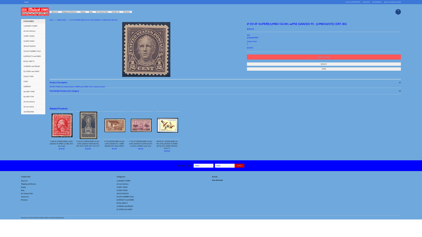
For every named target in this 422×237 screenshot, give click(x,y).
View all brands (217, 180)
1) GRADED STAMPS (30, 26)
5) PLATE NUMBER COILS (32, 51)
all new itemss (29, 107)
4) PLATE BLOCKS (30, 46)
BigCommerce (60, 217)
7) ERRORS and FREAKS (32, 66)
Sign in (386, 2)
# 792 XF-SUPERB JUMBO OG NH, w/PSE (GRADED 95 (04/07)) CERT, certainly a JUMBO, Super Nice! (140, 143)
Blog (90, 12)
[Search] (22, 2)
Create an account (395, 2)
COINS (26, 81)
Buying (83, 12)
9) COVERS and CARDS (31, 71)
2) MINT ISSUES (29, 36)
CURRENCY (27, 86)
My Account (366, 2)
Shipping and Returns (69, 12)
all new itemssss (29, 31)
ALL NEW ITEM (29, 97)
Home (51, 20)
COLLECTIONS (28, 76)
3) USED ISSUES (29, 41)
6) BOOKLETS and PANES (32, 56)
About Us (55, 12)
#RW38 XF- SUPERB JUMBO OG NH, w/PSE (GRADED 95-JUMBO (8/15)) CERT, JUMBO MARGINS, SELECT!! (167, 144)
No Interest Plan (102, 12)
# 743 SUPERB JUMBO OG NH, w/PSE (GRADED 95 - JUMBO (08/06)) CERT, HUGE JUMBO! (114, 143)
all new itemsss (29, 102)
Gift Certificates (376, 2)
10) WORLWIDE (29, 112)
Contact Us (115, 12)
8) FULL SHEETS (29, 61)
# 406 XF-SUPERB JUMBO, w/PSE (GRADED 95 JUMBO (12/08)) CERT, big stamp (61, 143)
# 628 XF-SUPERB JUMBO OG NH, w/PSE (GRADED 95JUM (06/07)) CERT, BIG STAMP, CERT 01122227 (88, 143)
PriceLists (126, 12)
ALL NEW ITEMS (29, 92)
